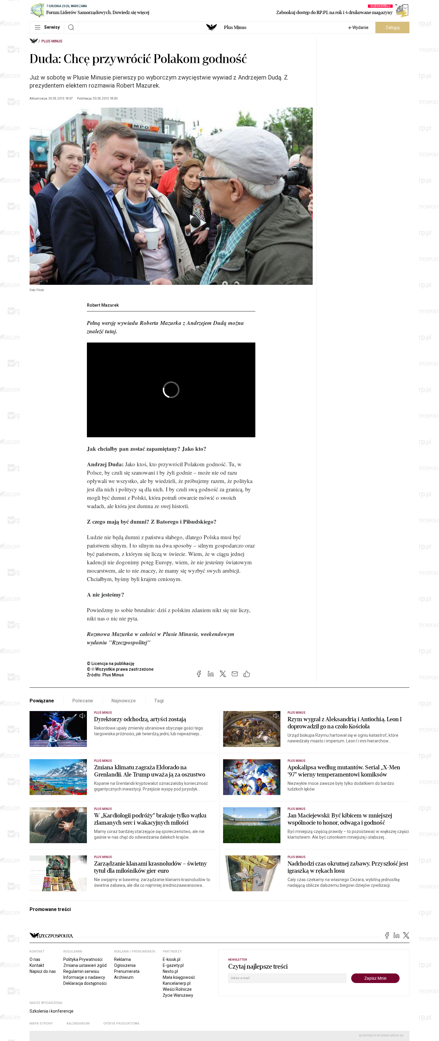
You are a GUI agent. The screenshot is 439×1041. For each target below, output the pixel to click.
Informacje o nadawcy (84, 977)
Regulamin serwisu (81, 971)
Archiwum (123, 977)
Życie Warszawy (178, 995)
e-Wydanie (359, 27)
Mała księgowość (179, 977)
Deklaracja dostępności (85, 983)
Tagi (159, 701)
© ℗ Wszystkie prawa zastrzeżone (120, 669)
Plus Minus (235, 27)
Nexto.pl (170, 971)
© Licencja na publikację (111, 663)
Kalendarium (78, 1023)
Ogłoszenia (125, 965)
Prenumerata (126, 971)
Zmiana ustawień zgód (85, 965)
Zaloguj (393, 27)
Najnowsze (123, 701)
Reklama (122, 959)
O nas (35, 959)
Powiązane (42, 701)
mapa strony (41, 1023)
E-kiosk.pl (171, 959)
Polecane (82, 701)
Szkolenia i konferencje (51, 1011)
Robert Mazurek (103, 305)
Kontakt (37, 965)
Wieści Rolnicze (177, 989)
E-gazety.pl (173, 965)
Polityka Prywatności (82, 959)
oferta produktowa (121, 1023)
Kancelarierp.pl (177, 983)
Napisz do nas (43, 971)
